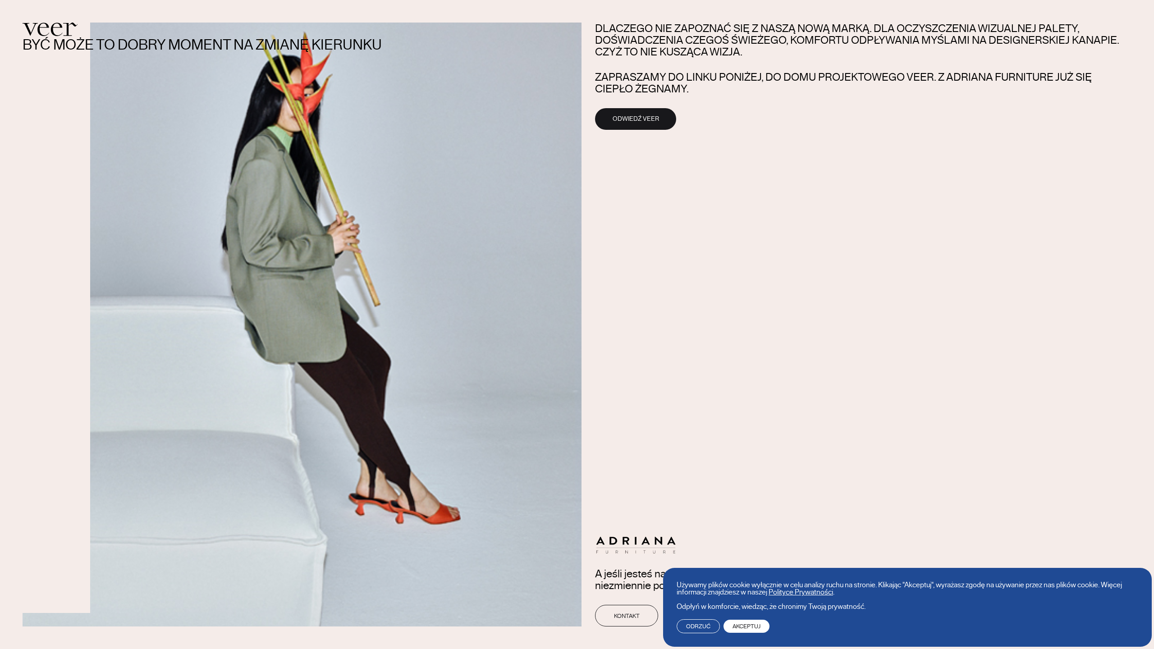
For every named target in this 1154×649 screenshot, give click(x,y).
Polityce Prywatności (801, 592)
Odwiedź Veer (636, 119)
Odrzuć (698, 626)
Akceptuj (746, 626)
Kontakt (627, 616)
